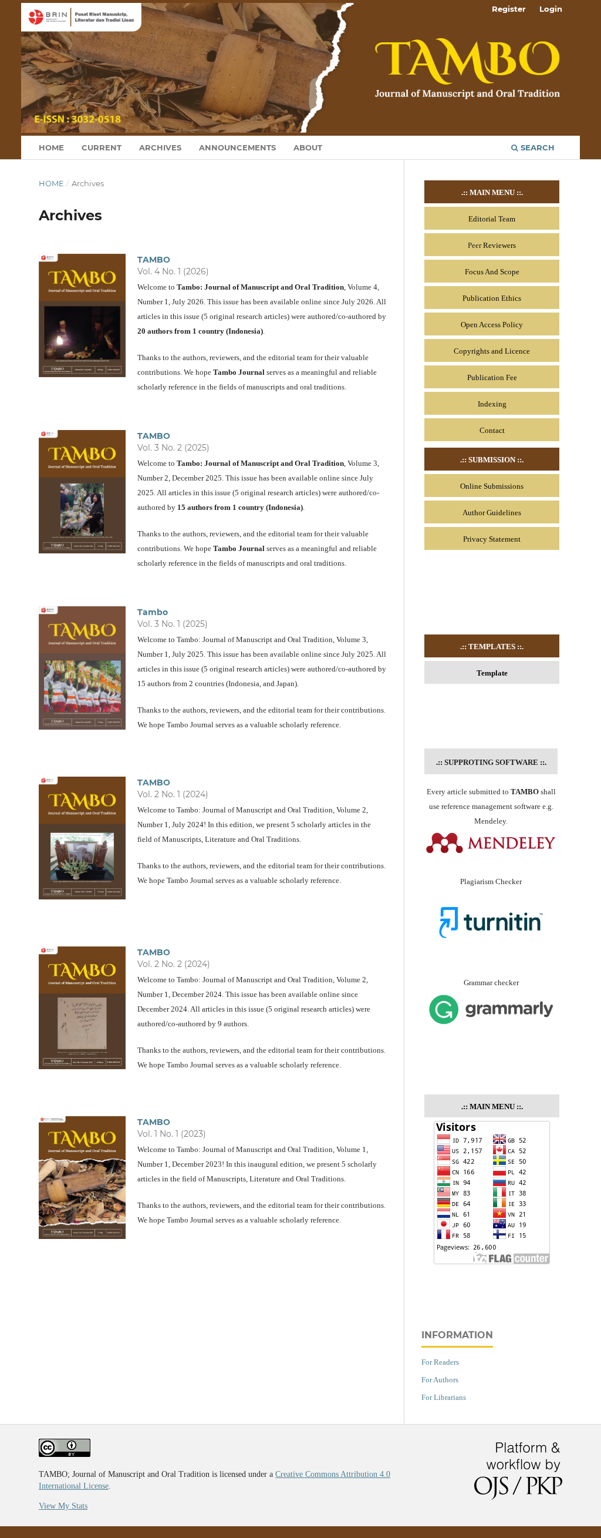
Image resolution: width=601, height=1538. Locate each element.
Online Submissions (492, 486)
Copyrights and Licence (492, 351)
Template (492, 673)
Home (51, 147)
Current (101, 147)
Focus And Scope (492, 271)
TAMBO (153, 259)
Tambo (152, 612)
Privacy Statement (492, 539)
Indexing (492, 403)
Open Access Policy (492, 324)
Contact (492, 430)
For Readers (440, 1362)
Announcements (237, 147)
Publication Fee (492, 377)
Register (509, 9)
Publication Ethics (491, 298)
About (307, 147)
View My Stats (63, 1506)
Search (536, 147)
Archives (160, 147)
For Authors (439, 1379)
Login (550, 9)
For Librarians (443, 1397)
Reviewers (499, 245)
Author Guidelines (491, 512)
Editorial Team (491, 218)
